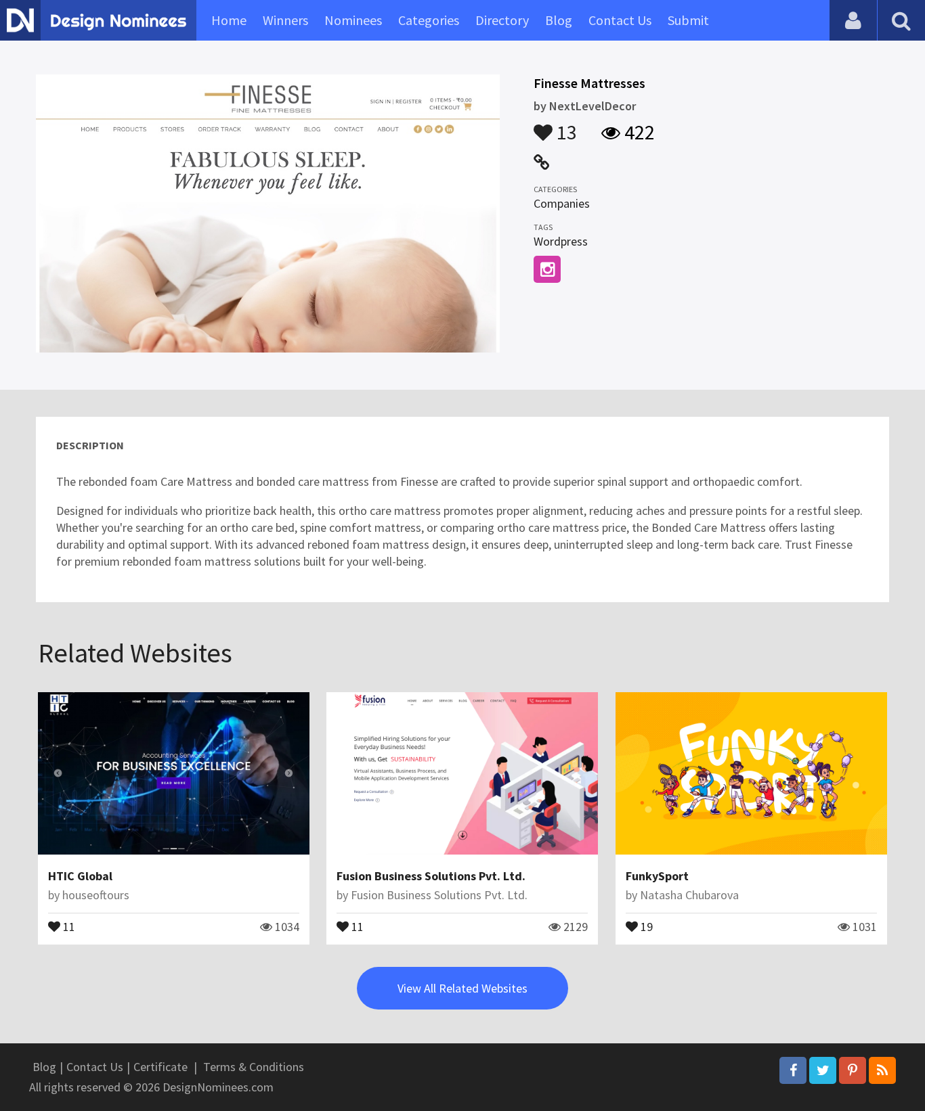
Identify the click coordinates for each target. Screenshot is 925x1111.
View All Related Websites (462, 988)
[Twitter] (822, 1070)
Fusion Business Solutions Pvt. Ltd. (431, 876)
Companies (562, 203)
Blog (558, 20)
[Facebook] (792, 1070)
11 (67, 925)
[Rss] (882, 1070)
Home (228, 20)
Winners (285, 20)
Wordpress (561, 241)
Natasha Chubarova (689, 895)
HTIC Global (80, 876)
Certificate (160, 1066)
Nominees (353, 20)
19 (645, 925)
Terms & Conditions (253, 1066)
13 (565, 126)
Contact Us (619, 20)
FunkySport (657, 876)
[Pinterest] (852, 1070)
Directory (502, 20)
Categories (428, 20)
